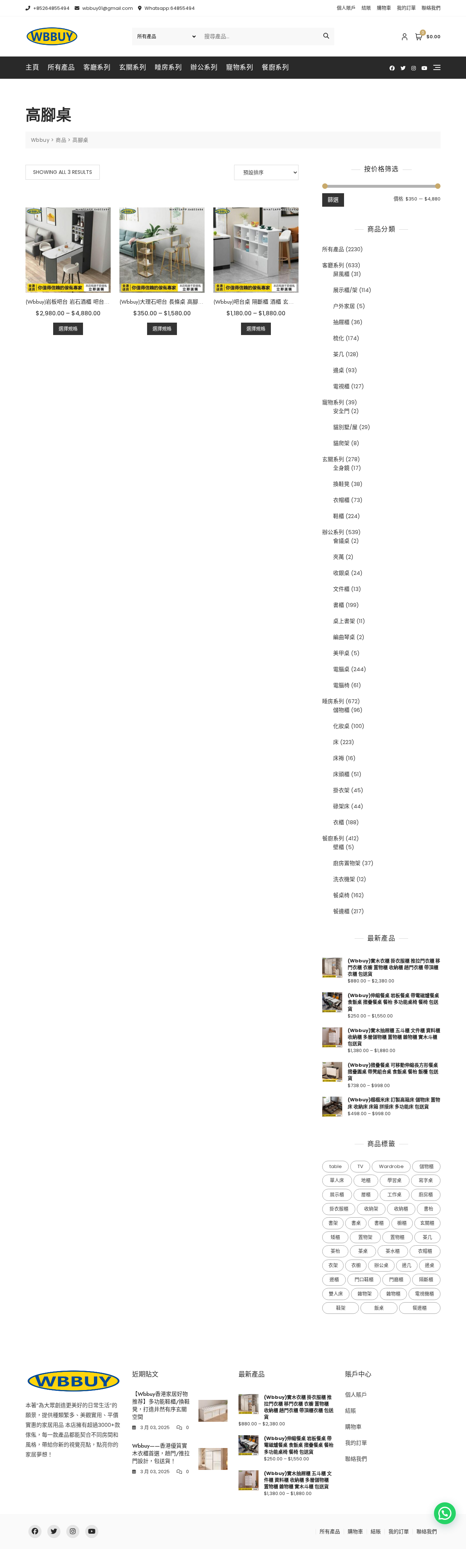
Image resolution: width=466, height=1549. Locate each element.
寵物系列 (239, 67)
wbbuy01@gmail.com (107, 8)
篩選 (333, 199)
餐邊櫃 (341, 911)
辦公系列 (203, 67)
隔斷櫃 (426, 1279)
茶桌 (363, 1251)
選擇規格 (68, 328)
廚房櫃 (426, 1194)
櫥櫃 (402, 1222)
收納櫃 (401, 1208)
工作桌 (394, 1194)
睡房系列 (168, 67)
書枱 (428, 1208)
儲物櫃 (341, 710)
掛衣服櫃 (338, 1208)
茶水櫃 (393, 1251)
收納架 (371, 1208)
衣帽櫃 (341, 500)
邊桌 (338, 370)
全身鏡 (341, 468)
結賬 (366, 7)
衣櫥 (356, 1265)
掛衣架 (341, 790)
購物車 (384, 7)
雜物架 (365, 1293)
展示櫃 (337, 1194)
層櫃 (366, 1194)
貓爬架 (341, 443)
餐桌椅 (341, 895)
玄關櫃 (427, 1222)
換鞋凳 (341, 484)
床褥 (338, 758)
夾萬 (338, 557)
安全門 (341, 411)
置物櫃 (397, 1237)
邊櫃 (334, 1279)
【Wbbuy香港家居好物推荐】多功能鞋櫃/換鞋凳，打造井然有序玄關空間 (161, 1405)
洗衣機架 (344, 879)
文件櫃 (341, 589)
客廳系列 (96, 67)
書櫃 (338, 605)
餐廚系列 (275, 67)
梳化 (338, 338)
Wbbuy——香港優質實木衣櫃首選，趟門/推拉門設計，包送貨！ (161, 1453)
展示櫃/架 (345, 290)
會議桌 (341, 541)
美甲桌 (341, 653)
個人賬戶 (346, 7)
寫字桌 (426, 1180)
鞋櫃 (338, 516)
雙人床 (336, 1293)
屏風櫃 (341, 274)
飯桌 (379, 1307)
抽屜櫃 (341, 322)
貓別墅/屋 (345, 427)
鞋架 (340, 1307)
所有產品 (61, 67)
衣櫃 (338, 822)
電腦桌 (341, 669)
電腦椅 (341, 685)
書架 (333, 1222)
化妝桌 (341, 726)
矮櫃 (335, 1237)
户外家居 (344, 306)
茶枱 (335, 1251)
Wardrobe (391, 1166)
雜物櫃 (393, 1293)
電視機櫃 (424, 1293)
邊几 (406, 1265)
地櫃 (366, 1180)
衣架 (333, 1265)
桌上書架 (344, 621)
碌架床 (341, 806)
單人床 (337, 1180)
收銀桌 (341, 573)
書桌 (356, 1222)
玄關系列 (132, 67)
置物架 (365, 1237)
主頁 (32, 67)
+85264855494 (51, 8)
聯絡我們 (431, 7)
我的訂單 (406, 7)
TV (360, 1166)
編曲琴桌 (344, 637)
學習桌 (394, 1180)
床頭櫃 (341, 774)
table (335, 1166)
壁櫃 (338, 847)
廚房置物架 (346, 863)
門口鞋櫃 (364, 1279)
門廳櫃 (396, 1279)
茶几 (338, 354)
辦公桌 (381, 1265)
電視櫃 (341, 386)
